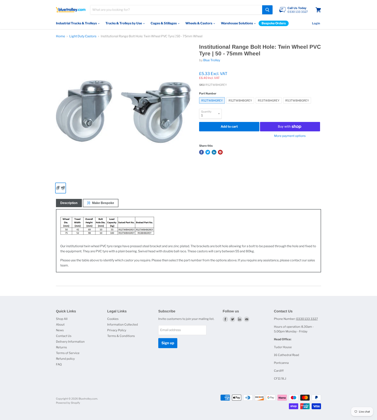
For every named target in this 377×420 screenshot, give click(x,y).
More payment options (290, 136)
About (60, 324)
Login (316, 23)
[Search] (267, 9)
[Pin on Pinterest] (220, 152)
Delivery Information (70, 341)
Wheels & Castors (199, 23)
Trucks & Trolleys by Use (124, 23)
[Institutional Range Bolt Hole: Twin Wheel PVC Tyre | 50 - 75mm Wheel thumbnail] (61, 188)
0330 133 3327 (307, 319)
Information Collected (122, 324)
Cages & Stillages (164, 23)
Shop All (62, 319)
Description (69, 203)
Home (60, 36)
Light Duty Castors (82, 36)
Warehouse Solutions (237, 23)
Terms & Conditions (121, 336)
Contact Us (63, 336)
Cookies (113, 319)
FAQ (59, 364)
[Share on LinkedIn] (214, 152)
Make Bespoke (103, 203)
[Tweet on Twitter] (207, 152)
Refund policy (65, 359)
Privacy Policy (116, 330)
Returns (61, 347)
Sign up (167, 343)
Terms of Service (68, 353)
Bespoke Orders (274, 23)
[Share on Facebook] (201, 152)
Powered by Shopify (68, 402)
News (60, 330)
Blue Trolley (211, 60)
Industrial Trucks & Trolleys (76, 23)
